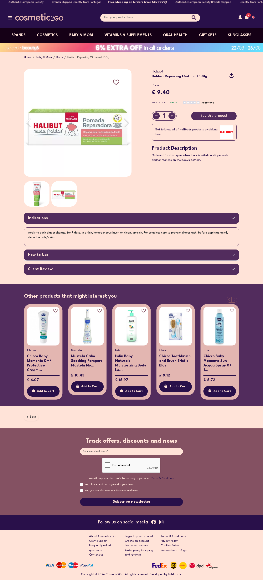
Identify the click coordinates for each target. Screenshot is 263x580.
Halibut (157, 71)
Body (59, 57)
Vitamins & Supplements (128, 35)
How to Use (38, 255)
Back (33, 417)
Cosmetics (47, 35)
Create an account (137, 541)
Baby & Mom (81, 35)
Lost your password (137, 545)
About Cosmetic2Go (102, 536)
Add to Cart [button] (45, 391)
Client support (98, 541)
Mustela (76, 350)
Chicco (31, 350)
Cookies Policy (170, 545)
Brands (19, 35)
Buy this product (213, 116)
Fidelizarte (174, 574)
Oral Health (175, 35)
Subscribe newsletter (131, 502)
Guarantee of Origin (174, 550)
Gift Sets (208, 35)
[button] (10, 18)
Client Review (40, 269)
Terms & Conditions (162, 478)
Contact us (96, 554)
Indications (38, 218)
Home (27, 57)
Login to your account (139, 536)
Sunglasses (239, 35)
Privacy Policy (169, 541)
